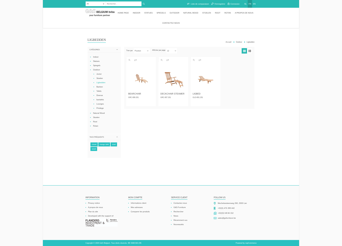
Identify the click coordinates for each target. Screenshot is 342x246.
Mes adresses (137, 207)
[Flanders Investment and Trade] (102, 222)
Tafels (98, 91)
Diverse (99, 95)
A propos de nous (244, 13)
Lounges (100, 104)
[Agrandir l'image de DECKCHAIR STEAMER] (173, 78)
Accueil (228, 42)
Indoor (136, 13)
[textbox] (123, 3)
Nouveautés (179, 224)
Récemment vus (180, 220)
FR (250, 4)
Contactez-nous (171, 23)
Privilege (100, 108)
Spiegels (161, 13)
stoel (114, 144)
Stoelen (206, 13)
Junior (99, 74)
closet (94, 144)
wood (94, 149)
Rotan (227, 13)
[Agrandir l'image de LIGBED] (205, 78)
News (176, 216)
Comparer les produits (140, 211)
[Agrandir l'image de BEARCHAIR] (141, 78)
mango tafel (104, 144)
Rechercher (178, 211)
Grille (244, 51)
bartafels (100, 100)
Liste (249, 51)
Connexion (235, 4)
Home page (123, 13)
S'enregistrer (219, 4)
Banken (99, 87)
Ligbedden (100, 82)
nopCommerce (250, 243)
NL (245, 4)
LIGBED (197, 94)
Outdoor (174, 13)
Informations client (138, 203)
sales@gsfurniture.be (227, 218)
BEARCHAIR (134, 94)
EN (254, 4)
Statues (148, 13)
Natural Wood (190, 13)
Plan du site (93, 211)
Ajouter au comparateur (135, 60)
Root (217, 13)
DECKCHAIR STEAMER (172, 94)
